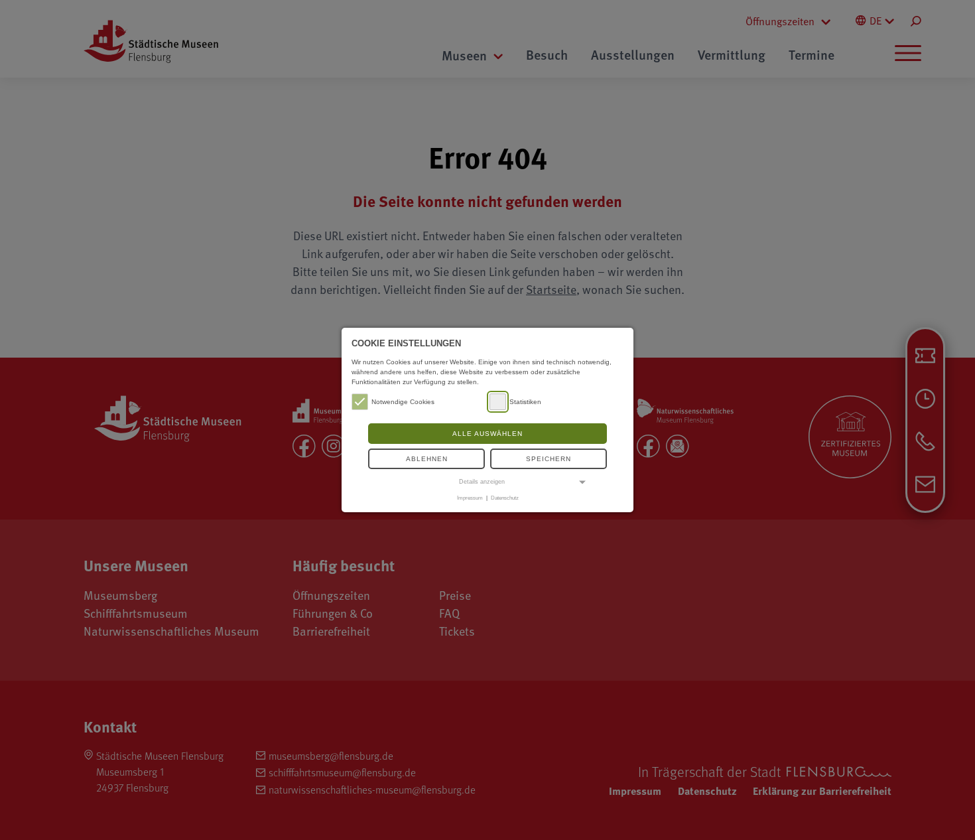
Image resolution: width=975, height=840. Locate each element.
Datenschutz (505, 497)
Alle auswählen (487, 433)
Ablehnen (427, 458)
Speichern (548, 458)
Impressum (470, 497)
